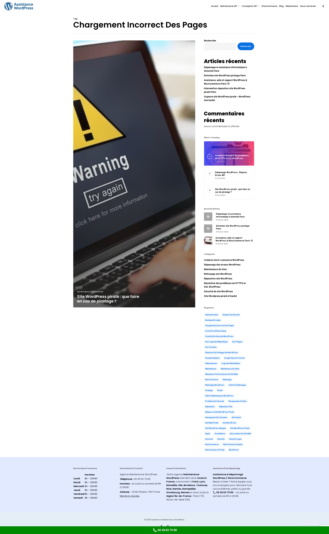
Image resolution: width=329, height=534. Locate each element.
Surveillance (220, 434)
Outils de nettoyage (237, 385)
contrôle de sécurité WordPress (219, 336)
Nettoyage (227, 380)
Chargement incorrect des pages (219, 326)
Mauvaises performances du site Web (221, 374)
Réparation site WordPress (218, 278)
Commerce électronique (215, 331)
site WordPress (229, 423)
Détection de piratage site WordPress (221, 353)
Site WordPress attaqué (215, 428)
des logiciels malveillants (216, 342)
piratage (209, 390)
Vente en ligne (235, 439)
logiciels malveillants (230, 363)
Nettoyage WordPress (214, 385)
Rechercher (210, 40)
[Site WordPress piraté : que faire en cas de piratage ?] (134, 173)
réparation (210, 407)
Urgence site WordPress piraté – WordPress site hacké (227, 98)
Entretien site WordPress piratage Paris (225, 75)
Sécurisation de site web (240, 434)
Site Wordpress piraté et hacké (90, 292)
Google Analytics (212, 358)
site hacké (236, 417)
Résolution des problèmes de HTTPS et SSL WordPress (225, 285)
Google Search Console (234, 358)
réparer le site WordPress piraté (219, 412)
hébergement (211, 363)
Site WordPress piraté (239, 428)
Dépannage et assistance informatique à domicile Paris (225, 69)
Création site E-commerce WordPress (224, 260)
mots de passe (211, 380)
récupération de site (237, 401)
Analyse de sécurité (231, 315)
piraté (219, 390)
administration (211, 315)
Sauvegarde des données (216, 417)
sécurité (221, 439)
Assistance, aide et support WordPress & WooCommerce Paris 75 (225, 82)
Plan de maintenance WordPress (219, 396)
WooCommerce (212, 444)
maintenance (210, 369)
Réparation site (225, 407)
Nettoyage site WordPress (218, 274)
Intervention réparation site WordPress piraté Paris (224, 90)
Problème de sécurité (214, 401)
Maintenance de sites (215, 269)
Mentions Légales (129, 496)
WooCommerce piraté (214, 450)
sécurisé (209, 439)
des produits (211, 347)
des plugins (237, 342)
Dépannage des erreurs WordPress (222, 264)
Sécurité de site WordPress (218, 291)
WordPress (234, 450)
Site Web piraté (211, 423)
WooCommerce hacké (233, 444)
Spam (207, 434)
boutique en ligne (213, 320)
